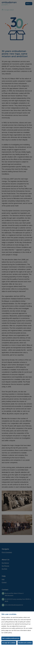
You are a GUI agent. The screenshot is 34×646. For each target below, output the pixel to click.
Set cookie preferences (11, 638)
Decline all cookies (25, 643)
